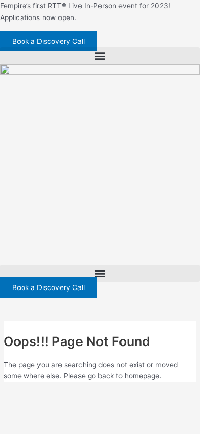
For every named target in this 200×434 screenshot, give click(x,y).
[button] (100, 55)
